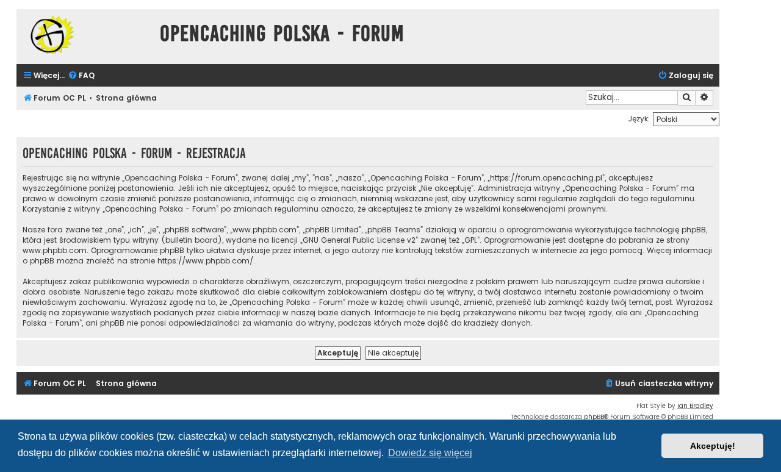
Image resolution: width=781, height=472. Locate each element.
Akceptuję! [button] (712, 446)
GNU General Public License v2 (359, 240)
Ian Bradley (695, 405)
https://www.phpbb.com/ (205, 261)
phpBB (594, 416)
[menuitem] (81, 76)
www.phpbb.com (55, 250)
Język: (639, 118)
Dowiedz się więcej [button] (430, 453)
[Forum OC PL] (85, 34)
